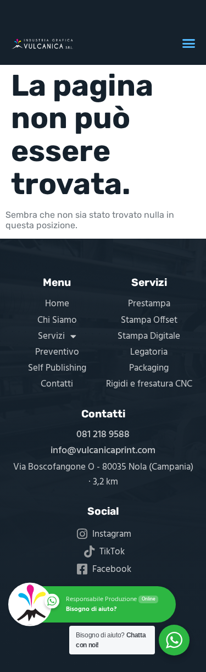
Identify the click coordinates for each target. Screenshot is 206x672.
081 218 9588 (103, 435)
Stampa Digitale (149, 336)
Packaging (149, 368)
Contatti (57, 384)
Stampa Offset (149, 320)
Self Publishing (57, 368)
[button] (189, 43)
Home (57, 303)
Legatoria (149, 352)
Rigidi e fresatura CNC (149, 384)
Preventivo (57, 352)
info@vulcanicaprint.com (103, 451)
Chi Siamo (57, 320)
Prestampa (149, 303)
